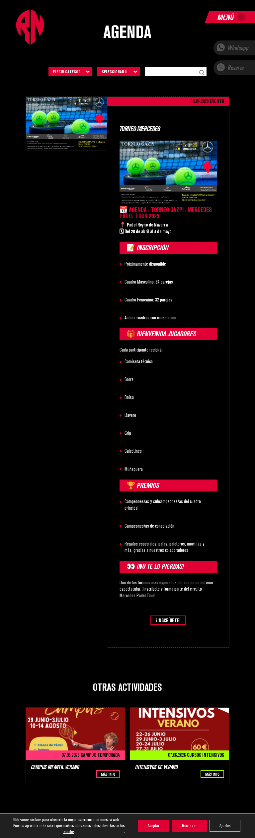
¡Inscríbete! (168, 620)
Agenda (127, 32)
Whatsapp (237, 47)
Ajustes (224, 825)
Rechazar (189, 825)
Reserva (235, 67)
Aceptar (153, 825)
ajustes (68, 831)
